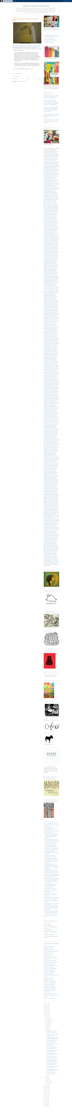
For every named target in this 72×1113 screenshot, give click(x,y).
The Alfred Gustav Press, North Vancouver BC (49, 991)
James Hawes (49, 413)
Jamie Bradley (46, 536)
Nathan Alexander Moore (48, 401)
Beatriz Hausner (56, 222)
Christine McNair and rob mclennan (50, 545)
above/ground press (36, 6)
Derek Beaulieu (56, 166)
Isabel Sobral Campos (50, 329)
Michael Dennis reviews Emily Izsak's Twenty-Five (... (52, 1054)
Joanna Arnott (48, 369)
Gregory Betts (56, 403)
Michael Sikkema (50, 214)
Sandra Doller (51, 235)
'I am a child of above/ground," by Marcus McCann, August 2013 (50, 856)
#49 (50, 172)
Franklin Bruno (52, 395)
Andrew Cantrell (54, 438)
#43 (51, 258)
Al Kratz (54, 416)
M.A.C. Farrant (51, 268)
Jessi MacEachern (55, 399)
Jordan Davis (54, 321)
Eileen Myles (49, 237)
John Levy (53, 178)
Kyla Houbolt (54, 273)
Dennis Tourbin (50, 542)
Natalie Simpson (47, 383)
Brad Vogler (49, 312)
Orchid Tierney (51, 230)
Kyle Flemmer (52, 283)
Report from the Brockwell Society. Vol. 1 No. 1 (50, 377)
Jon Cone (45, 166)
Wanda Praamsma (50, 379)
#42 (51, 266)
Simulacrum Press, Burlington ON (50, 989)
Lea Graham (52, 152)
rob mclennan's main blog (49, 934)
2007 (46, 1106)
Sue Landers (49, 257)
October (48, 1022)
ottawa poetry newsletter (48, 930)
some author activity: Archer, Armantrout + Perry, (51, 1073)
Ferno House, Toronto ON (48, 956)
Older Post (40, 78)
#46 (50, 220)
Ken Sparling (48, 399)
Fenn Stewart (46, 558)
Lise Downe (56, 498)
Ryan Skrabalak (47, 241)
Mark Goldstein (47, 155)
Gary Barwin (50, 191)
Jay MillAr (49, 557)
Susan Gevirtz (46, 255)
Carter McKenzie (53, 252)
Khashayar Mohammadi (51, 443)
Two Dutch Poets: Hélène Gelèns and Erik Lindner (51, 548)
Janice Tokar (46, 541)
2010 (46, 1100)
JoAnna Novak (50, 254)
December (48, 1018)
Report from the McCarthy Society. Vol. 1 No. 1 (51, 342)
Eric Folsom (49, 562)
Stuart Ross (55, 215)
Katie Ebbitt (55, 281)
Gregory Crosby (55, 237)
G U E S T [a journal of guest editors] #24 (51, 340)
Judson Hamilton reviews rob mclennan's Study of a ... (51, 1041)
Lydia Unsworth (54, 240)
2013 (46, 1095)
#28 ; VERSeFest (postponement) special (51, 451)
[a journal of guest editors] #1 (50, 486)
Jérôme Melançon (54, 163)
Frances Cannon (53, 196)
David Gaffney (46, 196)
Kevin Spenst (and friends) (52, 193)
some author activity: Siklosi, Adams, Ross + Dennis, (51, 1031)
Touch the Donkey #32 (54, 381)
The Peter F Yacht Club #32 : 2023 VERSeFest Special (51, 323)
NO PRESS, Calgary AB (48, 973)
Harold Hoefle (52, 155)
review (31, 69)
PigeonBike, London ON (48, 978)
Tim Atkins (52, 499)
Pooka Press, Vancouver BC (49, 979)
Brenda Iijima (50, 416)
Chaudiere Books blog (48, 925)
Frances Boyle (50, 471)
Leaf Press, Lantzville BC (48, 967)
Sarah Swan (51, 521)
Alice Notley (49, 506)
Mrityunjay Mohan (55, 165)
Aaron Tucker (55, 292)
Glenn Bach (56, 183)
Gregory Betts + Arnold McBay (51, 500)
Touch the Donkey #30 (48, 405)
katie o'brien (51, 420)
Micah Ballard (50, 229)
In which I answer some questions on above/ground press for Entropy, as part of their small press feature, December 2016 (51, 835)
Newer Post (15, 78)
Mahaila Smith (52, 263)
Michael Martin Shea (48, 491)
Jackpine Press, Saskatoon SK (49, 963)
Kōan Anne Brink (49, 403)
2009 (46, 1102)
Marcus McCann (50, 545)
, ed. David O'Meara (50, 161)
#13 (51, 429)
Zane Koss (54, 291)
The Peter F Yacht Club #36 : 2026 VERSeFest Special (51, 176)
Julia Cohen (55, 254)
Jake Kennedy (50, 181)
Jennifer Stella (54, 482)
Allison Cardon (47, 499)
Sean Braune (54, 490)
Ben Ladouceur (47, 211)
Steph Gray (50, 222)
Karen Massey (46, 307)
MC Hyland (49, 486)
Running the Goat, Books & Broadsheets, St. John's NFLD (50, 986)
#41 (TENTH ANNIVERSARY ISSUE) (51, 276)
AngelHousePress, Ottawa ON (49, 946)
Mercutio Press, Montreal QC (49, 971)
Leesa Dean (48, 316)
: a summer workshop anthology (51, 484)
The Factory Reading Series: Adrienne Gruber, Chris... (51, 1047)
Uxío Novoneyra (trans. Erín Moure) (50, 493)
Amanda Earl (49, 198)
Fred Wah (51, 167)
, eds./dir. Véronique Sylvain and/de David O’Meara (51, 186)
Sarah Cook (55, 515)
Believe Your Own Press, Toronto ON (51, 951)
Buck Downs (55, 195)
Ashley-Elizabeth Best (51, 534)
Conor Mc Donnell (51, 406)
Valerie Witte (53, 398)
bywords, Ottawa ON (48, 954)
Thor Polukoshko (47, 240)
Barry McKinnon (53, 391)
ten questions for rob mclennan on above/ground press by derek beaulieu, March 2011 (50, 886)
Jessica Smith (54, 458)
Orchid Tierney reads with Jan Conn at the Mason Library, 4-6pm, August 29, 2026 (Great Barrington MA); (51, 96)
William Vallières (55, 327)
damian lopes (56, 535)
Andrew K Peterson (54, 464)
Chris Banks (46, 268)
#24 (49, 528)
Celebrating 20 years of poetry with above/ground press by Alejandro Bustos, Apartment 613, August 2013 (51, 871)
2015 (46, 1091)
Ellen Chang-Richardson (48, 217)
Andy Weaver (49, 248)
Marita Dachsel (49, 298)
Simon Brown (53, 387)
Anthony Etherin (47, 454)
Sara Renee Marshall (52, 488)
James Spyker (50, 154)
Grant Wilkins (55, 154)
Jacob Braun (52, 241)
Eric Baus (52, 454)
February (48, 1081)
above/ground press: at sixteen (49, 893)
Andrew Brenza (51, 218)
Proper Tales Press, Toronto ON (49, 981)
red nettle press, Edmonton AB (49, 982)
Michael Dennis (25, 69)
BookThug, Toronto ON (48, 952)
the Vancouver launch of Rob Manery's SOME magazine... (52, 1060)
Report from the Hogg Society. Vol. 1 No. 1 (51, 338)
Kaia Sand (46, 550)
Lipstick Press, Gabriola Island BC (50, 968)
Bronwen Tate (50, 527)
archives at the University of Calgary (51, 823)
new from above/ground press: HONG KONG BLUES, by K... (52, 1038)
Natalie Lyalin (50, 467)
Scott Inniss (55, 262)
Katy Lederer (56, 512)
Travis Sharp (48, 178)
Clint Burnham (49, 284)
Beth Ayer (56, 497)
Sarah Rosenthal (47, 387)
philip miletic (49, 520)
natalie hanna (50, 495)
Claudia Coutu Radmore (48, 477)
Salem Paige (46, 195)
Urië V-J (55, 386)
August (47, 1025)
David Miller (51, 358)
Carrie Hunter (46, 521)
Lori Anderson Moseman (54, 239)
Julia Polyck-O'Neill (47, 273)
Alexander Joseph (50, 414)
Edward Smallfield (50, 412)
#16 (51, 416)
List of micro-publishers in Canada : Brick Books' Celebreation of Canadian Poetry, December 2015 (50, 845)
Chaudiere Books (47, 923)
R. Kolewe (54, 228)
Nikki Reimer (51, 296)
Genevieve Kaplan (53, 347)
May (47, 1076)
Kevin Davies (46, 239)
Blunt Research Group (52, 285)
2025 (46, 1005)
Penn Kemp (48, 243)
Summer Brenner (51, 402)
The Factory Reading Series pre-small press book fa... (52, 1070)
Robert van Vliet (52, 189)
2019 (46, 1016)
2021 (46, 1013)
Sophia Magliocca (54, 306)
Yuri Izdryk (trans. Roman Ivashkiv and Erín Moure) (51, 529)
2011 (46, 1098)
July (47, 1027)
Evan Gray (54, 479)
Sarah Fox (55, 519)
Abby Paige (50, 552)
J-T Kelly (45, 228)
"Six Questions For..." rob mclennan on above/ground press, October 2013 (51, 848)
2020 (46, 1015)
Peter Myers (55, 272)
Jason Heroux (49, 156)
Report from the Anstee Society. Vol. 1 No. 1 (51, 356)
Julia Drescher (47, 314)
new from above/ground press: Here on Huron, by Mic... (51, 1063)
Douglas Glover (53, 338)
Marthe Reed (46, 502)
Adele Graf (52, 513)
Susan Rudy (54, 173)
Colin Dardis (50, 292)
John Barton (56, 521)
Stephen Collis (51, 295)
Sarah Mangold (47, 483)
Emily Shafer (50, 166)
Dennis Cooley (54, 423)
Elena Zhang (46, 170)
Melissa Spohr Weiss (48, 349)
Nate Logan (54, 257)
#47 (51, 204)
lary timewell (55, 527)
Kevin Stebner (51, 302)
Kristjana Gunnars (47, 427)
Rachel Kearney (47, 453)
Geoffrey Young (56, 520)
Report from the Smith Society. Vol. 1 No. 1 (50, 325)
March (47, 1080)
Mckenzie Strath (47, 261)
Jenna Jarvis (51, 498)
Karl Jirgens (54, 377)
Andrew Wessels (56, 501)
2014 (46, 1093)
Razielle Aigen (53, 453)
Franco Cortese (46, 432)
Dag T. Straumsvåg (47, 165)
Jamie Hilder (51, 307)
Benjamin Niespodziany (52, 199)
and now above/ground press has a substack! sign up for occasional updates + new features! (50, 41)
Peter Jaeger (50, 262)
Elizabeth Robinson (54, 510)
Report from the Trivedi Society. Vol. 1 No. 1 (51, 331)
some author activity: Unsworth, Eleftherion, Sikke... (52, 1035)
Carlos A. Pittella (50, 265)
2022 (46, 1011)
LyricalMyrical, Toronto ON (49, 970)
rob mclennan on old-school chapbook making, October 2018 (51, 831)
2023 (46, 1009)
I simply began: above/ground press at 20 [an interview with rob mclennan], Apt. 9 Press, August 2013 (51, 876)
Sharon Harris (51, 541)
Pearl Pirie (54, 192)
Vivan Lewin (54, 368)
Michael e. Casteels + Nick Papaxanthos (51, 441)
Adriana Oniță (46, 294)
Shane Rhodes (46, 263)
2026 (46, 1004)
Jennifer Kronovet (53, 536)
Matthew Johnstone (54, 509)
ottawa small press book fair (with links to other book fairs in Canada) (51, 675)
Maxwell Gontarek (54, 243)
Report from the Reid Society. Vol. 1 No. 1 (50, 360)
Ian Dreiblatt (54, 491)
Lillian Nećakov (54, 206)
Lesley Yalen (49, 526)
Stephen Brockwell (47, 494)
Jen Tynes (48, 397)
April (47, 1078)
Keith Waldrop (49, 431)
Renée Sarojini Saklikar (53, 210)
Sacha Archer (50, 272)
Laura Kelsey (46, 362)
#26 (51, 321)
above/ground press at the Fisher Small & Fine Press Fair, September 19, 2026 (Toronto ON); (51, 116)
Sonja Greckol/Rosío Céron (49, 191)
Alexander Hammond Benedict (51, 259)
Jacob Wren (50, 281)
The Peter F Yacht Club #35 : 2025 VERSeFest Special (51, 236)
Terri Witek (50, 228)
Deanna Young (52, 560)
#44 (51, 246)
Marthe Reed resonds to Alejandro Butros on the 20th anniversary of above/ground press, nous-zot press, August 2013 (51, 860)
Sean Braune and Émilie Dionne (51, 385)
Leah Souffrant (55, 226)
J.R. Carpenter (49, 169)
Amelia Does (54, 431)
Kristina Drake (46, 513)
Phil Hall (50, 390)
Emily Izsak (19, 69)
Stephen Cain (50, 303)
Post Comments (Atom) (22, 81)
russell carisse (49, 203)
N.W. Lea (50, 195)
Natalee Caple (51, 497)
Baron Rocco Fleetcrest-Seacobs (50, 428)
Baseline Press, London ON (49, 949)
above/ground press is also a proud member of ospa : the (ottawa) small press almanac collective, (51, 37)
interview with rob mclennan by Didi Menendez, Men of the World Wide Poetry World (51, 908)
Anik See (54, 413)
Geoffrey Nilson (47, 347)
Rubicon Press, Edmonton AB (49, 984)
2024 (46, 1007)
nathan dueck (50, 515)
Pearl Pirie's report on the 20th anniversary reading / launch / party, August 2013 (51, 852)
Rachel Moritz (54, 539)
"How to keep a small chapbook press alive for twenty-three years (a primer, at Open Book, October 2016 (51, 841)
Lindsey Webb (46, 333)
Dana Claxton (54, 523)
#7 (51, 458)
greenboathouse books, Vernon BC (50, 962)
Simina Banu (46, 462)
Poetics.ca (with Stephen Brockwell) (50, 926)
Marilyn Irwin (50, 469)
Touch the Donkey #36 (48, 336)
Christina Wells (47, 180)
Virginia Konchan (49, 480)
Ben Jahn (49, 327)
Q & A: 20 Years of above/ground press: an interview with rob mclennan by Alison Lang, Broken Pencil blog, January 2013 (51, 880)
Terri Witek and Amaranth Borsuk (51, 392)
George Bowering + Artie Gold (49, 310)
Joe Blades (51, 512)
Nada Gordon (49, 215)
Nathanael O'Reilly (47, 244)
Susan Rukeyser (47, 391)
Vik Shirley (52, 261)
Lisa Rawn (50, 490)
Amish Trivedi (50, 409)
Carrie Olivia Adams (47, 523)
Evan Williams (55, 305)
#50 (51, 157)
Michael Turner (47, 524)
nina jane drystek (47, 306)
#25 (51, 334)
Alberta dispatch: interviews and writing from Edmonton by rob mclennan (51, 904)
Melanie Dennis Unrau (48, 342)
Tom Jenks (46, 230)
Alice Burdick (54, 248)
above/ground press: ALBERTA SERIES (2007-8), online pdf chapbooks (51, 898)
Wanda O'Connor (50, 547)
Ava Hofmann (55, 409)
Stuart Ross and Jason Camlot (52, 159)
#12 (51, 436)
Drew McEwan (52, 255)
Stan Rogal (52, 383)
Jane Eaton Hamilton (54, 432)
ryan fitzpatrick (55, 169)
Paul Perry (52, 435)
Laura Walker (50, 331)
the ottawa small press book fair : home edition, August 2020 (51, 828)
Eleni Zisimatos (47, 508)
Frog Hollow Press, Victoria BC (50, 960)
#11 (51, 438)
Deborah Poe (50, 554)
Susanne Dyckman (47, 465)
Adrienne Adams (48, 346)
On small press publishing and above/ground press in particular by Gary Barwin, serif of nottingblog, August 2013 (51, 866)
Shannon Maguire (51, 553)
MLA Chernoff (50, 202)
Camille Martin (51, 543)
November (48, 1020)
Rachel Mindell (55, 506)
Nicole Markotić (50, 535)
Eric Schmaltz (46, 512)
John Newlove (54, 465)
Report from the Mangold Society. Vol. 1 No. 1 (51, 351)
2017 (46, 1087)
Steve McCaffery (49, 504)
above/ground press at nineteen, (50, 888)
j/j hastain (51, 558)
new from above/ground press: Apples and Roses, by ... (51, 1057)
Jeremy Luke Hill (47, 206)
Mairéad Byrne (51, 472)
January (48, 1083)
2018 (46, 1085)
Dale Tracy (49, 277)
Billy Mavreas (46, 434)
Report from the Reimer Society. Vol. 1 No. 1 (50, 316)
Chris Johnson (54, 346)
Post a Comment (16, 76)
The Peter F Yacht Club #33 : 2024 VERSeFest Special (51, 279)
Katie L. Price (51, 532)
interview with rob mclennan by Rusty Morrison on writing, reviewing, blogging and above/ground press (51, 912)
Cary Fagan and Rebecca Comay (51, 200)
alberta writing (46, 928)
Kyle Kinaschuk (52, 473)
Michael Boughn (55, 361)
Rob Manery (54, 370)
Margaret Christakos (51, 460)
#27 (53, 476)
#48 (51, 187)
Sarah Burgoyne (53, 180)
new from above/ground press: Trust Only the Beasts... (51, 1051)
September (48, 1024)
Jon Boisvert (46, 498)
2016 (46, 1089)
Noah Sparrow (51, 183)
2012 (46, 1096)
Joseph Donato (53, 314)
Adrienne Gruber (53, 508)
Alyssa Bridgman (51, 408)
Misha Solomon (50, 174)
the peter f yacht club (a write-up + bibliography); (50, 890)
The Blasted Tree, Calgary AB (49, 993)
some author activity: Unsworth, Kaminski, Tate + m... (52, 1067)
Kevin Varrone (55, 390)
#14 (51, 423)
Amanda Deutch (47, 283)
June (47, 1029)
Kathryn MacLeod (54, 557)
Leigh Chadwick (50, 350)
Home (27, 78)
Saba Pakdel (50, 270)
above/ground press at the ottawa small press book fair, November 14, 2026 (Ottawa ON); (51, 121)
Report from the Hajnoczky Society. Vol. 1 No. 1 (51, 345)
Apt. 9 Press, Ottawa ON (48, 948)
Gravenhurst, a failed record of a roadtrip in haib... (52, 1044)
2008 (46, 1104)
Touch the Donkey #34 (50, 355)
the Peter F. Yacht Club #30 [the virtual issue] (51, 384)
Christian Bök (52, 524)
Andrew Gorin (54, 312)
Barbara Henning (53, 333)
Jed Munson (46, 358)
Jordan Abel (50, 519)
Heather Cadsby (49, 305)
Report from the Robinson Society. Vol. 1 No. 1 (50, 364)
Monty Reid (55, 229)
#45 (51, 233)
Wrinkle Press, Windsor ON (49, 998)
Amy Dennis (50, 550)
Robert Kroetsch (49, 564)
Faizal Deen (49, 516)
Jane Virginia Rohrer (51, 468)
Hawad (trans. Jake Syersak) (51, 461)
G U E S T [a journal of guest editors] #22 (51, 370)
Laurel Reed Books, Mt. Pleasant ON (51, 965)
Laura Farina (48, 482)
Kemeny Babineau (47, 438)
